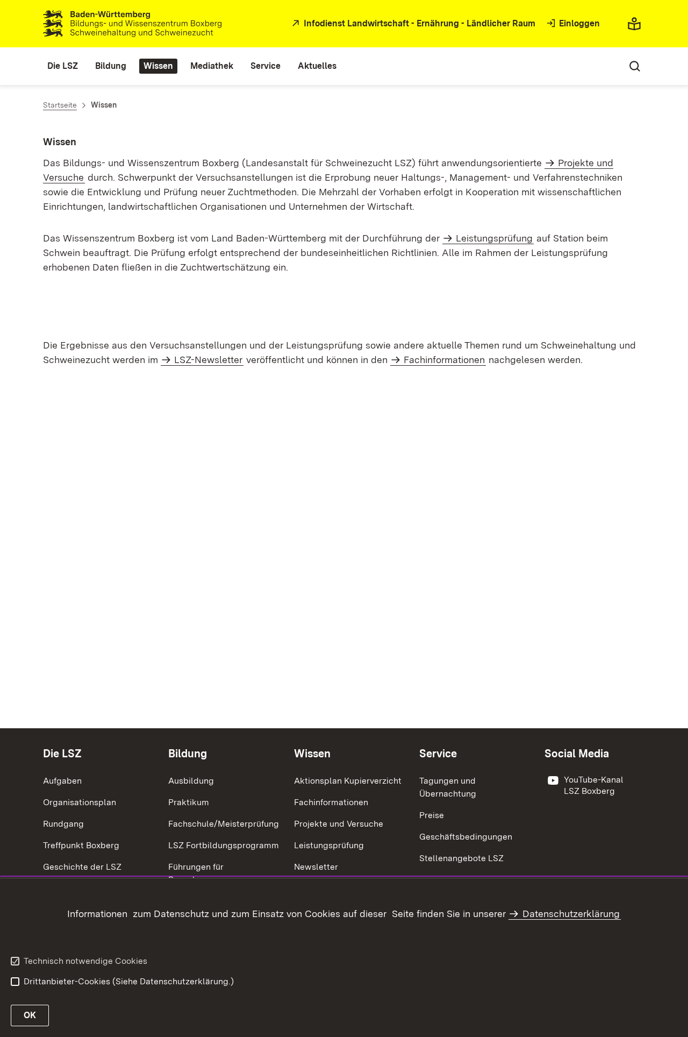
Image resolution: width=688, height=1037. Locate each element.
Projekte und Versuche (338, 824)
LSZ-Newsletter (208, 359)
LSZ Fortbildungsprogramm (223, 845)
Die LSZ (62, 753)
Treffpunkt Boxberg (81, 845)
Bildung (187, 753)
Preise (431, 815)
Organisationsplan (79, 802)
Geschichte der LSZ (82, 867)
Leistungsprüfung (494, 238)
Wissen (312, 753)
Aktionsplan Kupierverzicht (348, 781)
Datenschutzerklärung (571, 913)
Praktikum (188, 802)
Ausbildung (191, 781)
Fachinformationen (444, 359)
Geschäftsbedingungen (465, 837)
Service (438, 753)
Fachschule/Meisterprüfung (223, 824)
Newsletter (316, 867)
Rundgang (63, 824)
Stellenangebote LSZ (461, 858)
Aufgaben (62, 781)
